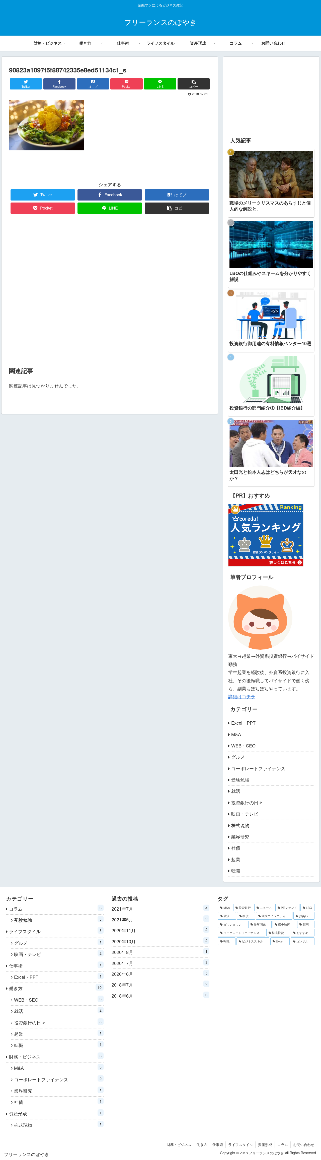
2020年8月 (159, 951)
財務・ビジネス (55, 1056)
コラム (55, 908)
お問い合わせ (303, 1144)
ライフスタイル (55, 931)
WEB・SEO (243, 745)
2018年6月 (159, 995)
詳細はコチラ (241, 696)
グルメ (238, 756)
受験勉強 (240, 779)
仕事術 (55, 965)
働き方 (55, 988)
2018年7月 (159, 984)
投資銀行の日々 (247, 802)
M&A (236, 734)
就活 (235, 791)
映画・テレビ (244, 813)
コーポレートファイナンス (258, 768)
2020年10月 (159, 941)
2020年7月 (159, 962)
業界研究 (240, 836)
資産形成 (55, 1113)
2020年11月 (159, 930)
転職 (235, 870)
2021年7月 (159, 908)
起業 (235, 859)
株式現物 (240, 825)
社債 (235, 847)
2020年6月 (159, 973)
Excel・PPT (243, 722)
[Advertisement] (109, 291)
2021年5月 (159, 919)
